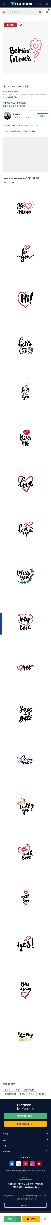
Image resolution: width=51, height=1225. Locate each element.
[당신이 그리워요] (25, 576)
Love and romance (11, 125)
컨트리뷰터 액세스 (25, 1116)
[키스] (25, 437)
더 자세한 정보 (12, 97)
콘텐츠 (5, 1134)
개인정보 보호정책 (25, 1184)
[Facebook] (11, 1163)
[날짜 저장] (25, 714)
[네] (25, 944)
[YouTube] (39, 1163)
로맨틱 (22, 1094)
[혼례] (25, 806)
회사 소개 (7, 1151)
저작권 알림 (18, 1187)
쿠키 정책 (39, 1184)
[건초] (25, 299)
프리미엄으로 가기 (25, 1123)
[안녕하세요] (25, 345)
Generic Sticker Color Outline (22, 131)
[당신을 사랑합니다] (25, 530)
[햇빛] (25, 1036)
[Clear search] (34, 12)
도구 (5, 1140)
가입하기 (25, 1177)
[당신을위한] (25, 253)
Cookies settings (32, 1187)
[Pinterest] (25, 1163)
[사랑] (25, 391)
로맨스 (31, 1094)
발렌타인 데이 (10, 1094)
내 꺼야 (41, 1094)
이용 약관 (12, 1184)
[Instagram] (32, 1163)
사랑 (18, 1089)
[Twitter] (18, 1163)
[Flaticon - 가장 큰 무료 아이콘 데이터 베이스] (21, 3)
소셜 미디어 (25, 1157)
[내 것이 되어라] (25, 207)
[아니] (25, 668)
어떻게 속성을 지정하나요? (14, 106)
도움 (5, 1145)
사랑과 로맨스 (29, 1089)
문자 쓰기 (8, 1089)
